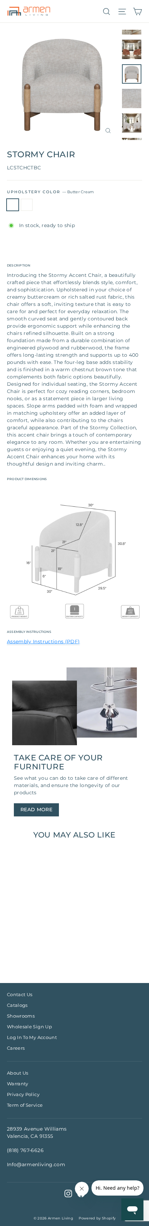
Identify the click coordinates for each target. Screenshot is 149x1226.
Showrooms (21, 1016)
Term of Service (25, 1105)
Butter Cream (12, 205)
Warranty (17, 1083)
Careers (16, 1048)
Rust (27, 205)
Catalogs (17, 1005)
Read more (36, 809)
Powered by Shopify (97, 1218)
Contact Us (20, 994)
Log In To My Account (32, 1037)
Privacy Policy (23, 1094)
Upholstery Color (50, 192)
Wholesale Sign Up (29, 1026)
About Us (17, 1073)
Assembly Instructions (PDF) (43, 641)
